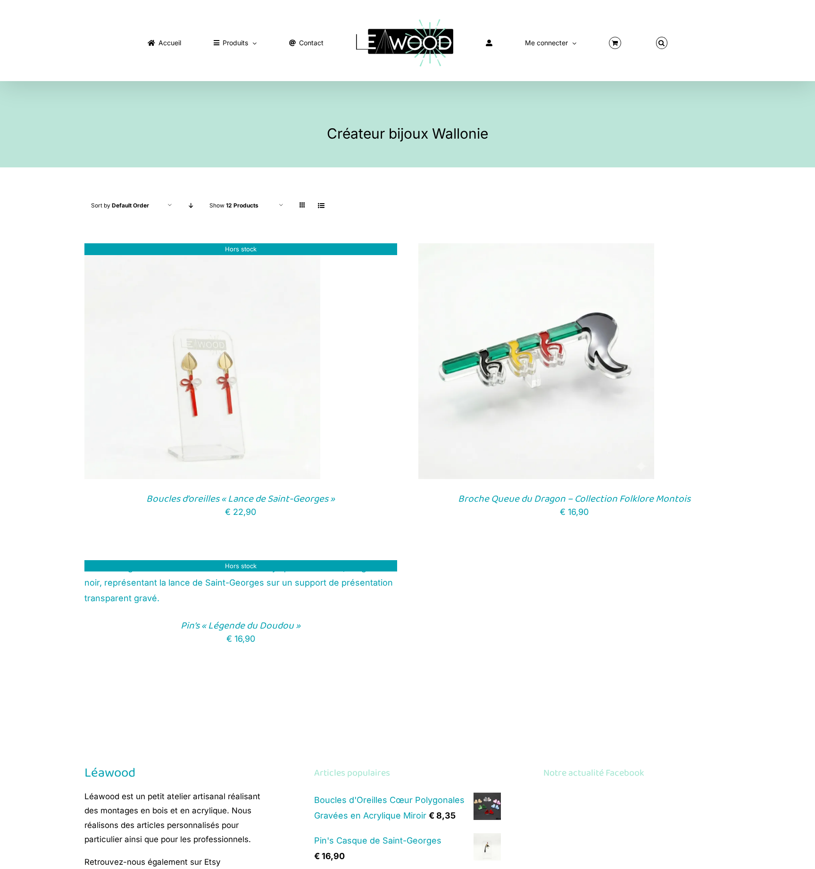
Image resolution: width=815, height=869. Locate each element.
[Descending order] (191, 205)
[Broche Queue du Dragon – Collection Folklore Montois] (536, 251)
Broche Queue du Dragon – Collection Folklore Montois (574, 499)
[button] (583, 41)
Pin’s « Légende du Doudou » (240, 626)
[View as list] (321, 205)
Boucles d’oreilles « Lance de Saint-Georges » (240, 499)
